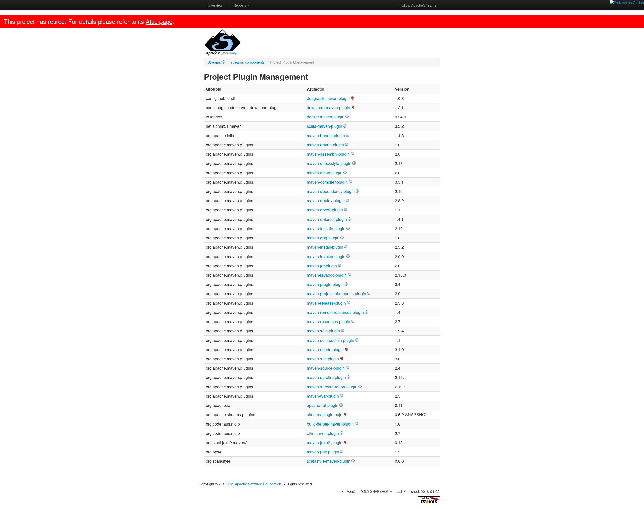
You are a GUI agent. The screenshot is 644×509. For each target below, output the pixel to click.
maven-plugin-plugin (325, 284)
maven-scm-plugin (323, 331)
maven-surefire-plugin (326, 377)
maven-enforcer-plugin (327, 219)
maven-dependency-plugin (331, 191)
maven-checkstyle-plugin (329, 163)
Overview (215, 5)
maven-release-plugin (326, 303)
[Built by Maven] (429, 500)
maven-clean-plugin (324, 173)
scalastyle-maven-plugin (328, 461)
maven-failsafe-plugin (326, 228)
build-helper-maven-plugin (330, 424)
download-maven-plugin (328, 107)
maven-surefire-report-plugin (332, 387)
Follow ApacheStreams (418, 5)
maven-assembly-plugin (328, 154)
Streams (214, 62)
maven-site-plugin (323, 359)
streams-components (248, 62)
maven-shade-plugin (325, 349)
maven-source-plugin (326, 368)
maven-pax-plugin (323, 452)
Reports (240, 5)
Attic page (159, 21)
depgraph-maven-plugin (328, 98)
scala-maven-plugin (324, 126)
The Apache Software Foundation (254, 483)
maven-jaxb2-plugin (324, 442)
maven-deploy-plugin (326, 200)
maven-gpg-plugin (323, 238)
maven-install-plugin (325, 247)
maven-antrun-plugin (325, 145)
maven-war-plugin (323, 396)
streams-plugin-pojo (324, 414)
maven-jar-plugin (322, 266)
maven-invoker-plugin (326, 256)
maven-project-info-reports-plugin (336, 293)
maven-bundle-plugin (326, 135)
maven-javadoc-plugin (327, 275)
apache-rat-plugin (322, 405)
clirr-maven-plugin (323, 433)
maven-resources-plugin (328, 321)
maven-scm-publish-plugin (330, 340)
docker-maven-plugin (325, 117)
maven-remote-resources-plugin (335, 312)
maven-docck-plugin (325, 210)
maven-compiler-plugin (327, 182)
